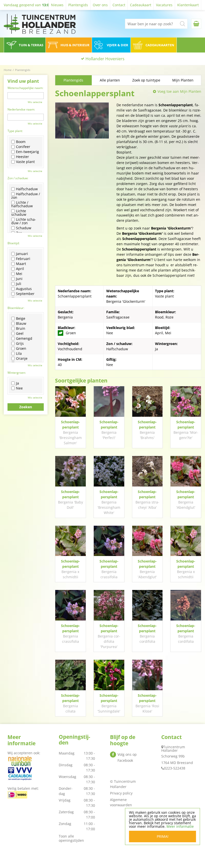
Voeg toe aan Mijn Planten (179, 91)
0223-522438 (174, 768)
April (20, 268)
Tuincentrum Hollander (173, 748)
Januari (22, 254)
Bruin (20, 328)
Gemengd (24, 338)
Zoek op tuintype (146, 80)
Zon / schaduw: (18, 178)
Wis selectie (35, 102)
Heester (22, 156)
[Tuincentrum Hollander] (40, 24)
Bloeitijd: (14, 243)
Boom (21, 142)
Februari (23, 258)
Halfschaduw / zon (25, 195)
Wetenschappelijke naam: (25, 88)
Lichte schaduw (18, 212)
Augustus (24, 288)
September (25, 294)
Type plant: (15, 131)
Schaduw (23, 228)
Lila (19, 353)
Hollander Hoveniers (105, 59)
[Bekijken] (196, 24)
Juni (19, 278)
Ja (17, 383)
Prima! (162, 836)
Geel (20, 333)
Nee (19, 388)
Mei (19, 274)
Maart (21, 264)
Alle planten (110, 80)
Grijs (20, 343)
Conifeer (23, 146)
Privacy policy (121, 793)
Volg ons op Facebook (127, 757)
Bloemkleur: (16, 308)
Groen (21, 348)
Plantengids (73, 80)
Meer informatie (180, 826)
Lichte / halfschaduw (22, 204)
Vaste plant (25, 162)
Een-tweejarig (27, 152)
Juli (18, 284)
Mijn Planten (183, 80)
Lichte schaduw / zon (23, 221)
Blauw (21, 323)
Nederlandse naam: (21, 109)
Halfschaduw (27, 189)
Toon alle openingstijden (71, 838)
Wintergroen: (17, 372)
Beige (20, 318)
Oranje (22, 358)
